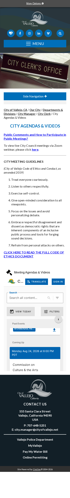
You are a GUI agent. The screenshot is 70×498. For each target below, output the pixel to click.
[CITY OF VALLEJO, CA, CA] (35, 20)
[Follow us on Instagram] (29, 33)
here (35, 149)
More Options (34, 3)
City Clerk (44, 113)
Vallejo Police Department (35, 439)
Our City (35, 110)
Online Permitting (35, 457)
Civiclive (37, 469)
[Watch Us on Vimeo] (48, 33)
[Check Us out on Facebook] (20, 33)
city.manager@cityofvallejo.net (36, 429)
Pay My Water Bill (35, 451)
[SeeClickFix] (11, 33)
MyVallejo (35, 445)
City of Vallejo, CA (15, 110)
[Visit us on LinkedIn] (39, 33)
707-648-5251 (36, 425)
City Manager (26, 113)
